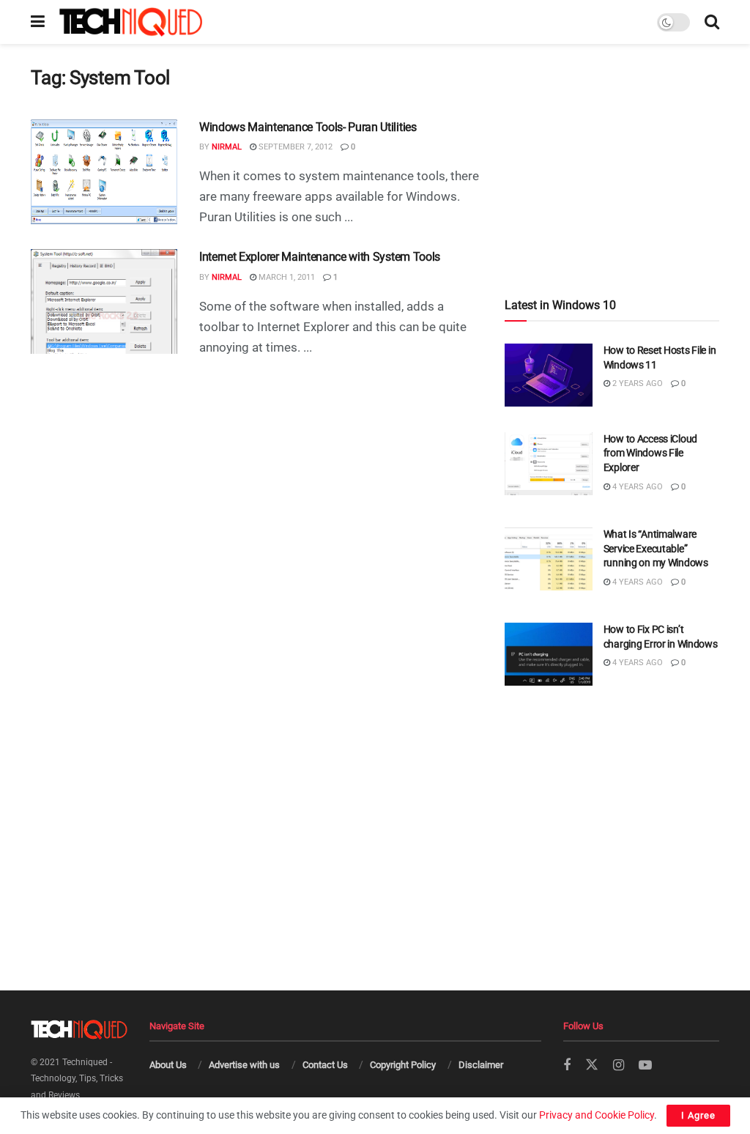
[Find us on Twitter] (591, 1065)
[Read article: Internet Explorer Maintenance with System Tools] (104, 301)
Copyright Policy (403, 1064)
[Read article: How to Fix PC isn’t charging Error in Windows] (549, 654)
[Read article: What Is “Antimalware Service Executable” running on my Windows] (549, 558)
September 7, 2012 (294, 147)
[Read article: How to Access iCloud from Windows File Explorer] (549, 463)
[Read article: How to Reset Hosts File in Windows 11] (549, 375)
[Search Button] (712, 22)
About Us (168, 1064)
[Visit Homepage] (130, 22)
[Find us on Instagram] (618, 1065)
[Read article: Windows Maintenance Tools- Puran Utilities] (104, 171)
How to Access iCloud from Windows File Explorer (650, 453)
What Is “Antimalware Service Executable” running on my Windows (656, 548)
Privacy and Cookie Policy (596, 1115)
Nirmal (227, 147)
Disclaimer (480, 1064)
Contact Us (325, 1064)
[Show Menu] (38, 22)
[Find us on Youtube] (645, 1065)
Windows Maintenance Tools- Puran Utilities (308, 127)
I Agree (698, 1115)
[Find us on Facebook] (567, 1065)
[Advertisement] (612, 144)
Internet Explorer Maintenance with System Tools (319, 257)
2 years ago (636, 383)
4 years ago (636, 487)
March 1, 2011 (285, 277)
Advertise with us (244, 1064)
